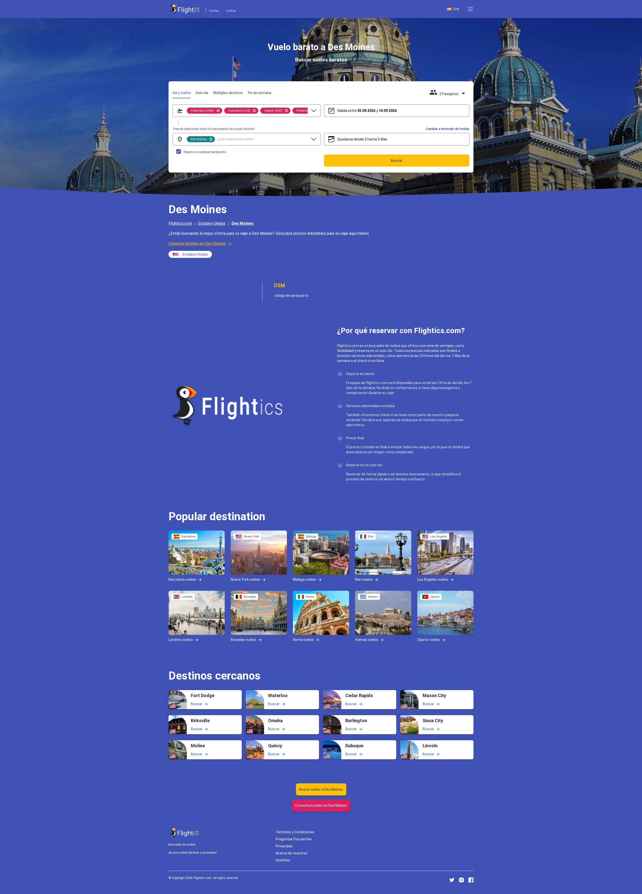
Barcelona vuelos (182, 579)
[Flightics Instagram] (461, 880)
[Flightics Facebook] (470, 879)
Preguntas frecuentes (294, 839)
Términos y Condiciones (295, 832)
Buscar (196, 704)
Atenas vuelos (366, 640)
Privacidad (284, 846)
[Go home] (185, 832)
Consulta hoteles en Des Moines (197, 243)
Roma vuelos (303, 640)
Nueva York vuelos (245, 579)
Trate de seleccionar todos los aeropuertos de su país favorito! (214, 129)
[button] (470, 9)
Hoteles (214, 11)
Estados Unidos (211, 223)
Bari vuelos (364, 579)
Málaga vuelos (304, 579)
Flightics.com (180, 223)
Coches (231, 11)
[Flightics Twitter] (451, 879)
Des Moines (242, 223)
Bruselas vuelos (243, 640)
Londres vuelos (181, 640)
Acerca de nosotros (291, 853)
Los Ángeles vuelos (432, 579)
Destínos (283, 860)
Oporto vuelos (428, 640)
